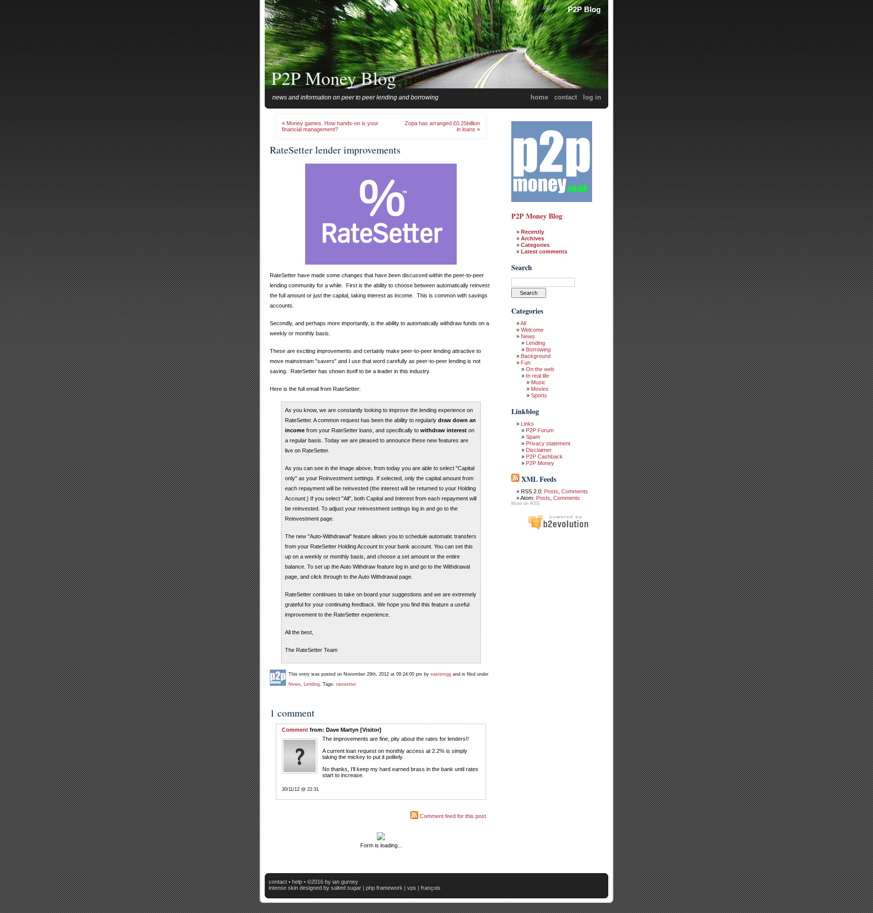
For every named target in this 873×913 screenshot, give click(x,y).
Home (539, 97)
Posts (551, 491)
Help (297, 882)
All (523, 323)
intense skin (283, 888)
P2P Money (540, 463)
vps (411, 888)
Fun (525, 363)
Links (527, 424)
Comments (574, 491)
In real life (537, 376)
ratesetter (346, 684)
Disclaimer (539, 450)
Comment (295, 730)
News (294, 684)
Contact (565, 97)
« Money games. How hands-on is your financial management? (330, 126)
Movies (540, 389)
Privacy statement (548, 443)
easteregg (440, 674)
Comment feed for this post (452, 816)
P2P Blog (584, 9)
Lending (312, 684)
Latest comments (544, 251)
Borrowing (538, 349)
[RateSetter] (381, 266)
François (431, 888)
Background (536, 356)
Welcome (532, 330)
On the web (540, 369)
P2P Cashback (544, 456)
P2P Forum (540, 430)
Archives (532, 238)
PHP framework (384, 888)
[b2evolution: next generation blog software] (558, 528)
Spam (533, 437)
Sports (539, 395)
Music (538, 382)
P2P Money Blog (333, 78)
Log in (592, 97)
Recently (532, 232)
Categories (535, 245)
